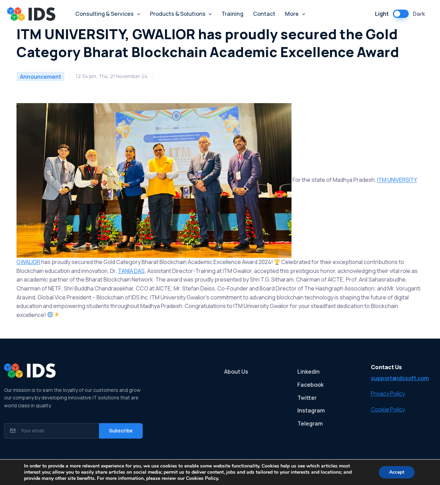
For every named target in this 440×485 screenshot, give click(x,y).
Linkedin (308, 371)
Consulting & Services (104, 14)
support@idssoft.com (400, 378)
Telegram (310, 423)
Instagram (311, 410)
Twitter (307, 397)
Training (232, 14)
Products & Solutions (178, 14)
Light (382, 14)
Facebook (310, 384)
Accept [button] (396, 472)
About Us (236, 371)
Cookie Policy (388, 409)
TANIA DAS (131, 271)
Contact (264, 14)
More (292, 14)
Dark (419, 14)
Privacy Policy (388, 393)
